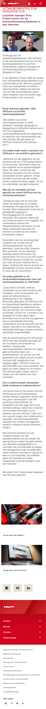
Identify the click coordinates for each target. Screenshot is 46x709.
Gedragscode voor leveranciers (14, 662)
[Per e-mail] (17, 588)
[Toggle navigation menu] (4, 3)
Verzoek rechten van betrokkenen (15, 679)
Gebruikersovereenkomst (12, 671)
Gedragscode (8, 658)
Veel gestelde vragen (11, 691)
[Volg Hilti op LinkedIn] (23, 703)
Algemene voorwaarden (12, 654)
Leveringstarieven (9, 687)
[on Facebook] (7, 588)
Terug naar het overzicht (14, 570)
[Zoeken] (40, 3)
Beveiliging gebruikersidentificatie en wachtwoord (21, 675)
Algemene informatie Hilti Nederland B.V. (18, 650)
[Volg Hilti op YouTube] (17, 703)
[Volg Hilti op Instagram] (11, 703)
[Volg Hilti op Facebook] (6, 703)
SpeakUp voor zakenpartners (14, 683)
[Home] (13, 3)
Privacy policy (8, 666)
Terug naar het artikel (13, 535)
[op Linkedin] (28, 588)
